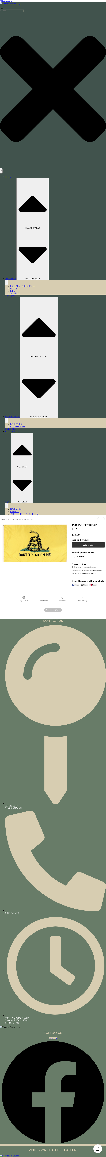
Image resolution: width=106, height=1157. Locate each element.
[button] (79, 557)
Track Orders (43, 601)
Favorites (62, 601)
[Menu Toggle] (1, 171)
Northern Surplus (14, 519)
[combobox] (12, 11)
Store (3, 519)
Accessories (28, 519)
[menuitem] (99, 519)
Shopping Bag (82, 601)
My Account (24, 601)
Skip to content (6, 1)
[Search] (1, 168)
